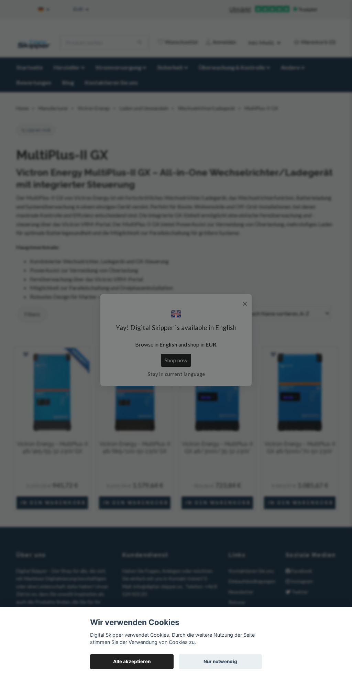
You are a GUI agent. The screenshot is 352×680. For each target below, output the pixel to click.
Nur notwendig (220, 661)
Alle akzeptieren (132, 661)
